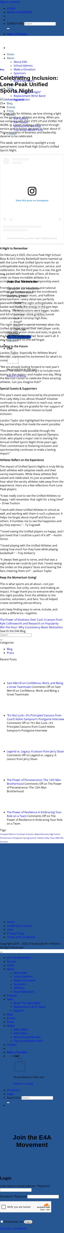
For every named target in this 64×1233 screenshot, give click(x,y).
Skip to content (9, 2)
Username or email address (25, 1186)
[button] (11, 8)
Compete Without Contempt (12, 834)
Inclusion (30, 834)
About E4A (20, 62)
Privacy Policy (15, 933)
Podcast (12, 995)
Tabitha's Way (43, 838)
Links (10, 929)
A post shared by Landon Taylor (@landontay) (32, 238)
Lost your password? (13, 1228)
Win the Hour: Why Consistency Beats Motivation (31, 627)
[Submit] (8, 28)
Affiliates (19, 988)
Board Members (24, 992)
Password (13, 1196)
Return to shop (23, 1083)
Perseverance (6, 838)
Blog (9, 103)
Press (10, 111)
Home (10, 54)
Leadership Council (19, 926)
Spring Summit (29, 838)
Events (11, 107)
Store (10, 999)
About (10, 58)
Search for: (15, 23)
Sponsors (20, 73)
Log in (28, 1222)
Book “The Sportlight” (27, 1003)
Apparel (19, 1010)
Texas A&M (55, 838)
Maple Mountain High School (47, 834)
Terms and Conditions (21, 937)
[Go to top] (1, 952)
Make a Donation (19, 12)
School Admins (23, 65)
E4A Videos (21, 1033)
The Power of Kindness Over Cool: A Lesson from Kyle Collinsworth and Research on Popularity (31, 621)
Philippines (18, 838)
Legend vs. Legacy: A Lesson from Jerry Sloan (35, 751)
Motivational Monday (27, 1037)
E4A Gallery (21, 1029)
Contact (11, 1044)
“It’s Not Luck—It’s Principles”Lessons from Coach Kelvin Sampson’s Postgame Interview (35, 717)
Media (10, 1025)
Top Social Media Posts (28, 1041)
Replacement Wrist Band (29, 96)
